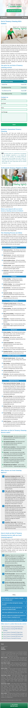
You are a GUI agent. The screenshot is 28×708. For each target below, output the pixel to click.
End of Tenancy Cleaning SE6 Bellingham (13, 634)
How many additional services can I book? (12, 612)
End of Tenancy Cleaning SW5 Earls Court (13, 636)
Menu (25, 17)
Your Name (3, 99)
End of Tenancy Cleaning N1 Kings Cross (12, 632)
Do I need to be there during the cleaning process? (12, 603)
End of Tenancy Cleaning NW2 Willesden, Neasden (13, 629)
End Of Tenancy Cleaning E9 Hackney (12, 638)
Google (2, 647)
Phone (2, 107)
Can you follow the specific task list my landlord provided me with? (12, 608)
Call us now (14, 705)
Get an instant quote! (14, 10)
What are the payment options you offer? (12, 620)
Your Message (4, 112)
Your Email (3, 103)
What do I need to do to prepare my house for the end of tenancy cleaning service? (13, 616)
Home (2, 644)
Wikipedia (3, 649)
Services (5, 17)
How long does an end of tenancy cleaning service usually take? (12, 599)
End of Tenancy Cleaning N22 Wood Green (13, 626)
